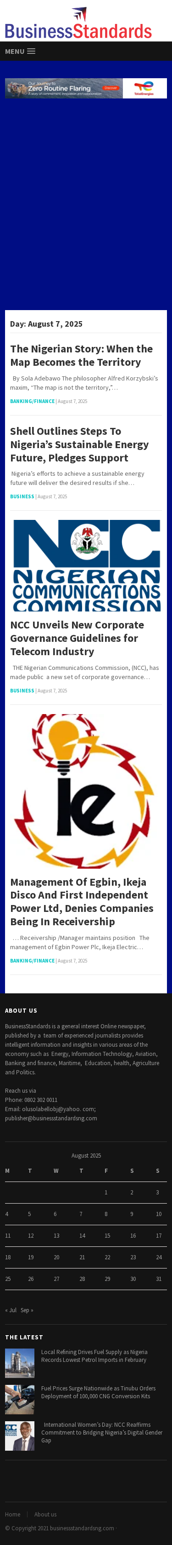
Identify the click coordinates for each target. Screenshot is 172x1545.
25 (8, 1279)
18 (8, 1257)
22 (107, 1257)
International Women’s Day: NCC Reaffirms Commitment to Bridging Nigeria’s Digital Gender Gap (101, 1432)
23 (133, 1257)
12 (30, 1235)
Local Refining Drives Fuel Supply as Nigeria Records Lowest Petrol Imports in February (94, 1356)
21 (82, 1257)
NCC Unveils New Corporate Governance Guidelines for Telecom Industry (77, 638)
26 (30, 1279)
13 (56, 1235)
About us (45, 1514)
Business (22, 496)
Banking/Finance (32, 401)
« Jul (11, 1310)
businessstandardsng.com (82, 1528)
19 (30, 1257)
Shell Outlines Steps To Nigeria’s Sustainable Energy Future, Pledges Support (79, 444)
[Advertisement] (86, 205)
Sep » (27, 1310)
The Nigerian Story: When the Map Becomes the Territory (81, 355)
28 (82, 1279)
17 (158, 1235)
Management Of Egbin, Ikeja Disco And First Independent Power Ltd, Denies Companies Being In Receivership (82, 902)
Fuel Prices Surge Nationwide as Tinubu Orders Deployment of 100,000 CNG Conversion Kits (98, 1392)
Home (12, 1514)
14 (82, 1235)
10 (158, 1214)
